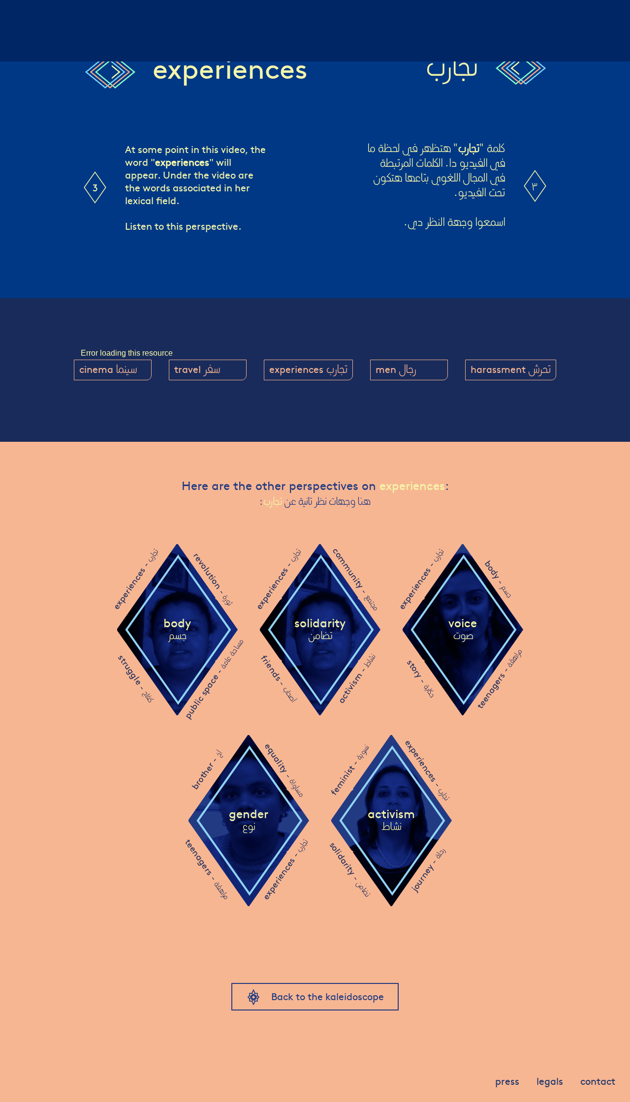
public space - (213, 679)
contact (597, 1080)
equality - (284, 769)
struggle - (136, 678)
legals (549, 1080)
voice (462, 629)
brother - (206, 770)
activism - (356, 678)
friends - (279, 678)
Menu (23, 12)
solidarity (320, 629)
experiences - (135, 579)
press (507, 1080)
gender (248, 820)
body (177, 629)
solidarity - (350, 869)
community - (356, 578)
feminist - (349, 770)
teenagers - (498, 678)
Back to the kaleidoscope (327, 996)
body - (498, 579)
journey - (427, 869)
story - (421, 678)
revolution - (213, 579)
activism (391, 820)
